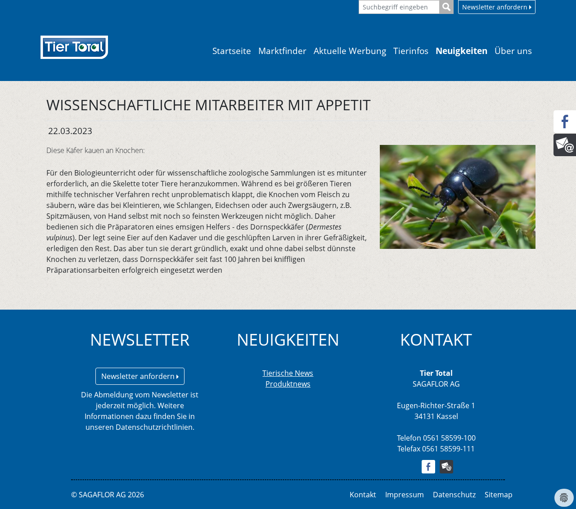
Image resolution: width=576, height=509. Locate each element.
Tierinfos (410, 51)
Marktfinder (282, 51)
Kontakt (363, 495)
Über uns (513, 51)
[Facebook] (565, 121)
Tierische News (287, 373)
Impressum (404, 495)
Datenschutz (454, 495)
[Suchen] (447, 7)
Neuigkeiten (461, 51)
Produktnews (288, 384)
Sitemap (499, 495)
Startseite (231, 51)
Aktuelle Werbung (350, 51)
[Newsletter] (565, 145)
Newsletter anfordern (495, 7)
